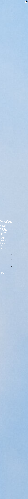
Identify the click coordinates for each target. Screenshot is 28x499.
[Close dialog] (26, 2)
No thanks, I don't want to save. (3, 272)
